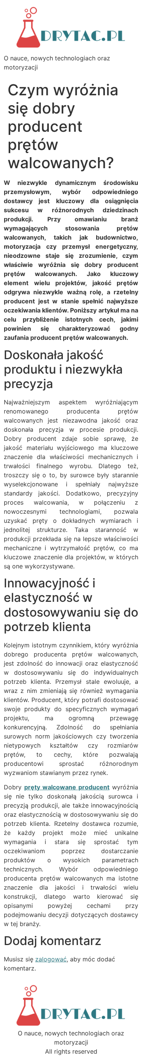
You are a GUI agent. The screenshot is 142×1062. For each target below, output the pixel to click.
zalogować (51, 959)
